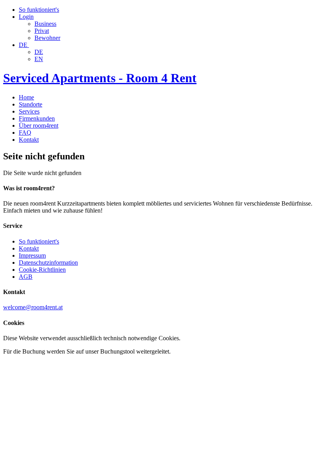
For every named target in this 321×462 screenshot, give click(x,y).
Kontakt (29, 139)
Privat (41, 30)
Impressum (32, 255)
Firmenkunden (37, 118)
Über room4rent (38, 125)
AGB (25, 276)
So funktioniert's (39, 241)
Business (45, 23)
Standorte (30, 104)
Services (29, 111)
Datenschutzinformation (48, 262)
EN (38, 59)
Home (26, 97)
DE (38, 52)
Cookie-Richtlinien (42, 269)
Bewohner (47, 37)
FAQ (25, 132)
